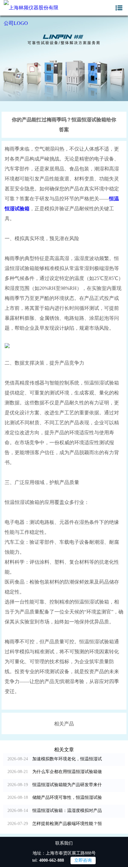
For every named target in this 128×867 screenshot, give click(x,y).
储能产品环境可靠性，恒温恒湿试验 (54, 797)
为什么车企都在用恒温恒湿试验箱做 (54, 771)
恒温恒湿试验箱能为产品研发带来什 (54, 784)
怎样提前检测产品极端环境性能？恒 (54, 823)
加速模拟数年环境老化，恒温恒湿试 (54, 759)
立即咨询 (83, 860)
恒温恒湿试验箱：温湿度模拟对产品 (54, 810)
